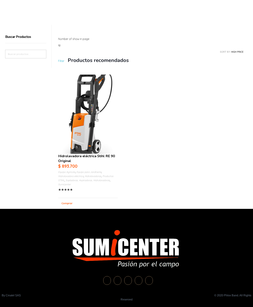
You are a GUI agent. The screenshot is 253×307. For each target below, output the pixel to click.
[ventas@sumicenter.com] (214, 9)
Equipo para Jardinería (88, 172)
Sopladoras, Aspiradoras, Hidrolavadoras (88, 180)
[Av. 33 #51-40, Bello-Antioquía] (191, 12)
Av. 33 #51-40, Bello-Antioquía (208, 14)
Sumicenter (64, 184)
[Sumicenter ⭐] (29, 10)
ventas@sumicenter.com (232, 9)
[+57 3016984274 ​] (184, 9)
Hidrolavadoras (93, 176)
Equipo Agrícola (66, 172)
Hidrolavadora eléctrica (70, 176)
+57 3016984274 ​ (199, 9)
